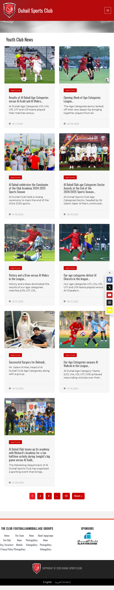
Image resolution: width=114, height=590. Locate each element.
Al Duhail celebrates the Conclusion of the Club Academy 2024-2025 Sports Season (28, 188)
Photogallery (19, 549)
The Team (19, 535)
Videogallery (31, 545)
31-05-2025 (17, 214)
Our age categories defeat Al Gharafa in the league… (80, 277)
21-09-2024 (18, 482)
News (19, 540)
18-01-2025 (72, 301)
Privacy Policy (6, 549)
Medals (19, 545)
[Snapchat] (110, 310)
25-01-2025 (17, 301)
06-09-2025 (72, 124)
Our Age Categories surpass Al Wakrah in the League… (81, 364)
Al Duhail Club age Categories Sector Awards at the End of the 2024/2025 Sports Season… (84, 188)
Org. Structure (6, 545)
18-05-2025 (72, 214)
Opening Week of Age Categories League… (82, 99)
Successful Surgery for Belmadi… (27, 362)
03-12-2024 (18, 388)
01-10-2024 (72, 388)
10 (66, 495)
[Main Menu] (107, 10)
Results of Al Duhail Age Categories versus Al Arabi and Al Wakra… (28, 99)
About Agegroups (45, 535)
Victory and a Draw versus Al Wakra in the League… (29, 277)
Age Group (15, 90)
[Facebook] (110, 280)
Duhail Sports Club (35, 10)
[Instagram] (110, 303)
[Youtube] (110, 295)
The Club (7, 540)
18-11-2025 (17, 124)
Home (6, 535)
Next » (78, 496)
